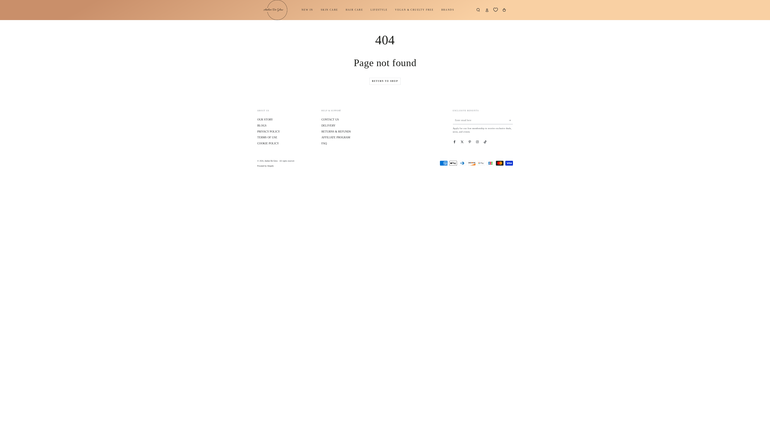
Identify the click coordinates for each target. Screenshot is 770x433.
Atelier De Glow (271, 161)
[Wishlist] (495, 9)
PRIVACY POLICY (268, 131)
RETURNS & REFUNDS (336, 131)
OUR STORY (265, 119)
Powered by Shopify (265, 166)
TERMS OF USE (267, 137)
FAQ (324, 143)
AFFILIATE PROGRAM (335, 137)
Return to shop (385, 81)
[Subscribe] (511, 120)
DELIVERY (328, 125)
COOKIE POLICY (268, 143)
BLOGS (261, 125)
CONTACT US (330, 119)
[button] (478, 10)
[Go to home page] (273, 10)
